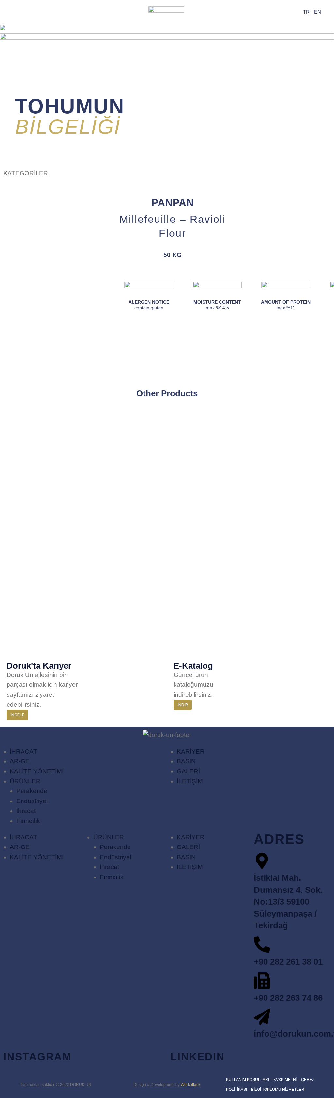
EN (317, 12)
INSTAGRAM (37, 1056)
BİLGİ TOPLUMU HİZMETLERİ (278, 1089)
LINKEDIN (197, 1056)
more (82, 445)
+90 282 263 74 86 (288, 998)
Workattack (190, 1084)
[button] (25, 173)
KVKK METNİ (285, 1079)
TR (306, 12)
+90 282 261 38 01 (288, 962)
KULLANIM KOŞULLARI (247, 1079)
